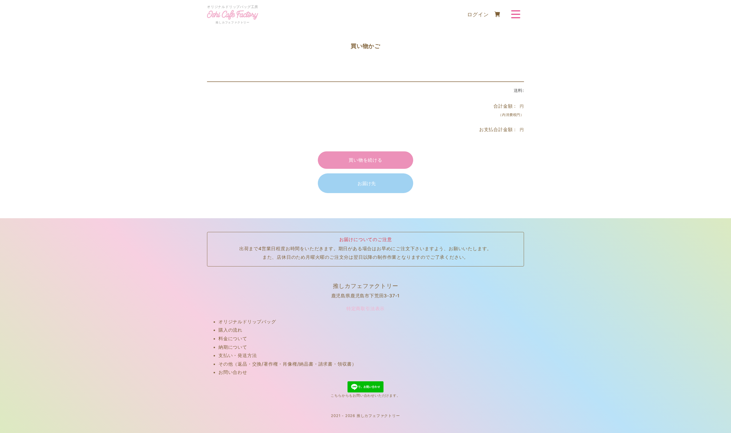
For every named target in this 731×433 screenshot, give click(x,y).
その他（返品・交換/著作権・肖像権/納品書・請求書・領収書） (287, 364)
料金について (232, 338)
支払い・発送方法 (237, 355)
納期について (232, 347)
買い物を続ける (365, 160)
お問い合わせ (232, 372)
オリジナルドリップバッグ (247, 321)
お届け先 (367, 183)
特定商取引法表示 (365, 308)
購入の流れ (230, 330)
